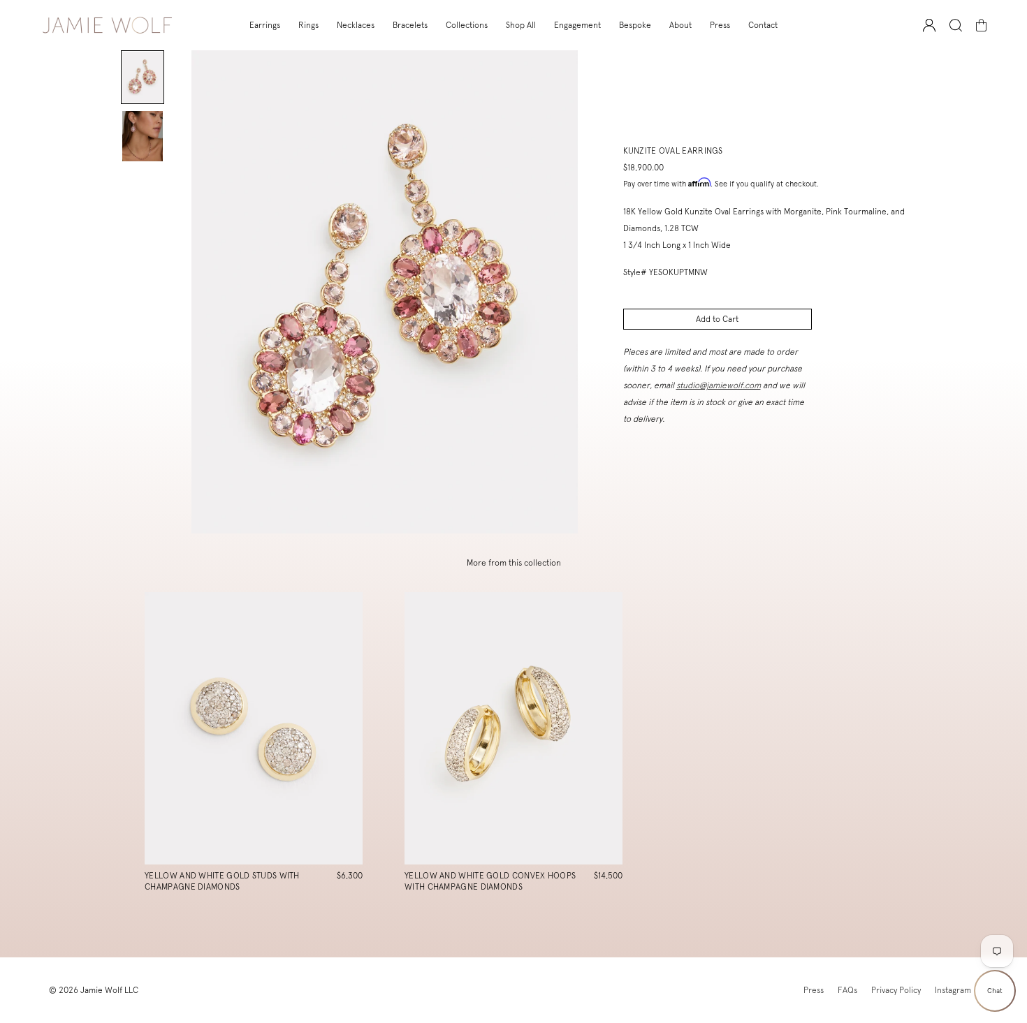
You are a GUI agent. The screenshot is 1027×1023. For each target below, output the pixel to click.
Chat (995, 990)
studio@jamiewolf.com (718, 385)
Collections (467, 25)
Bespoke (635, 25)
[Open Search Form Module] (955, 25)
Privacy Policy (896, 990)
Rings (308, 25)
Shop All (521, 25)
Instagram (953, 990)
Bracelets (410, 25)
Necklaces (355, 25)
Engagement (577, 25)
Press (720, 25)
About (680, 25)
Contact (763, 25)
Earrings (264, 25)
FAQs (847, 990)
